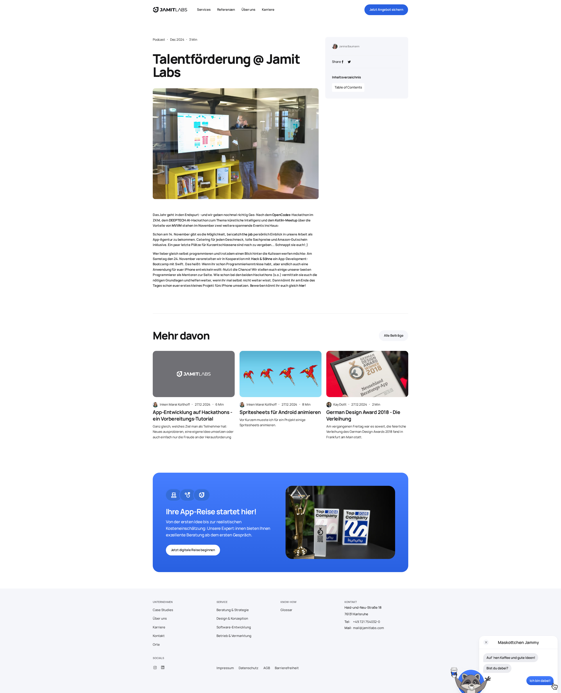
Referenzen (226, 9)
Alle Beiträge (393, 335)
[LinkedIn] (163, 667)
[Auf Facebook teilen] (342, 62)
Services (204, 9)
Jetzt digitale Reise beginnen (193, 550)
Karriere (268, 9)
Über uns (248, 9)
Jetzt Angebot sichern (386, 9)
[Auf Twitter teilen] (349, 62)
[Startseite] (170, 10)
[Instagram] (155, 667)
